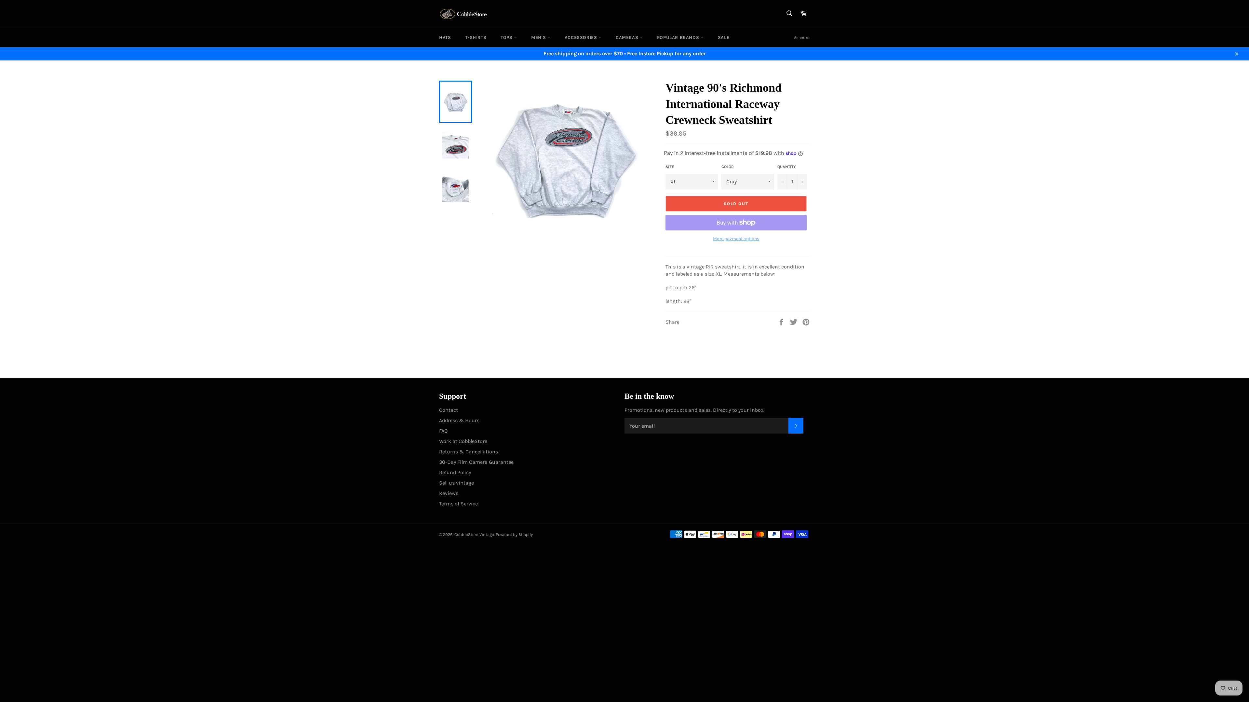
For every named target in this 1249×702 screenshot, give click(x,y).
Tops (507, 37)
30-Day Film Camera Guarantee (476, 462)
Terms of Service (458, 503)
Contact (448, 410)
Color (727, 166)
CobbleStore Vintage (474, 534)
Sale (723, 37)
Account (802, 37)
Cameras (628, 37)
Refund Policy (455, 472)
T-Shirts (475, 37)
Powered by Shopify (514, 534)
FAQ (443, 431)
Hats (445, 37)
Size (669, 166)
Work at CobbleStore (463, 441)
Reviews (448, 493)
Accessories (581, 37)
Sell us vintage (456, 483)
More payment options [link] (736, 238)
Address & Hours (459, 420)
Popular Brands (679, 37)
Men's (539, 37)
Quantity (786, 166)
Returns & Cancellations (468, 451)
